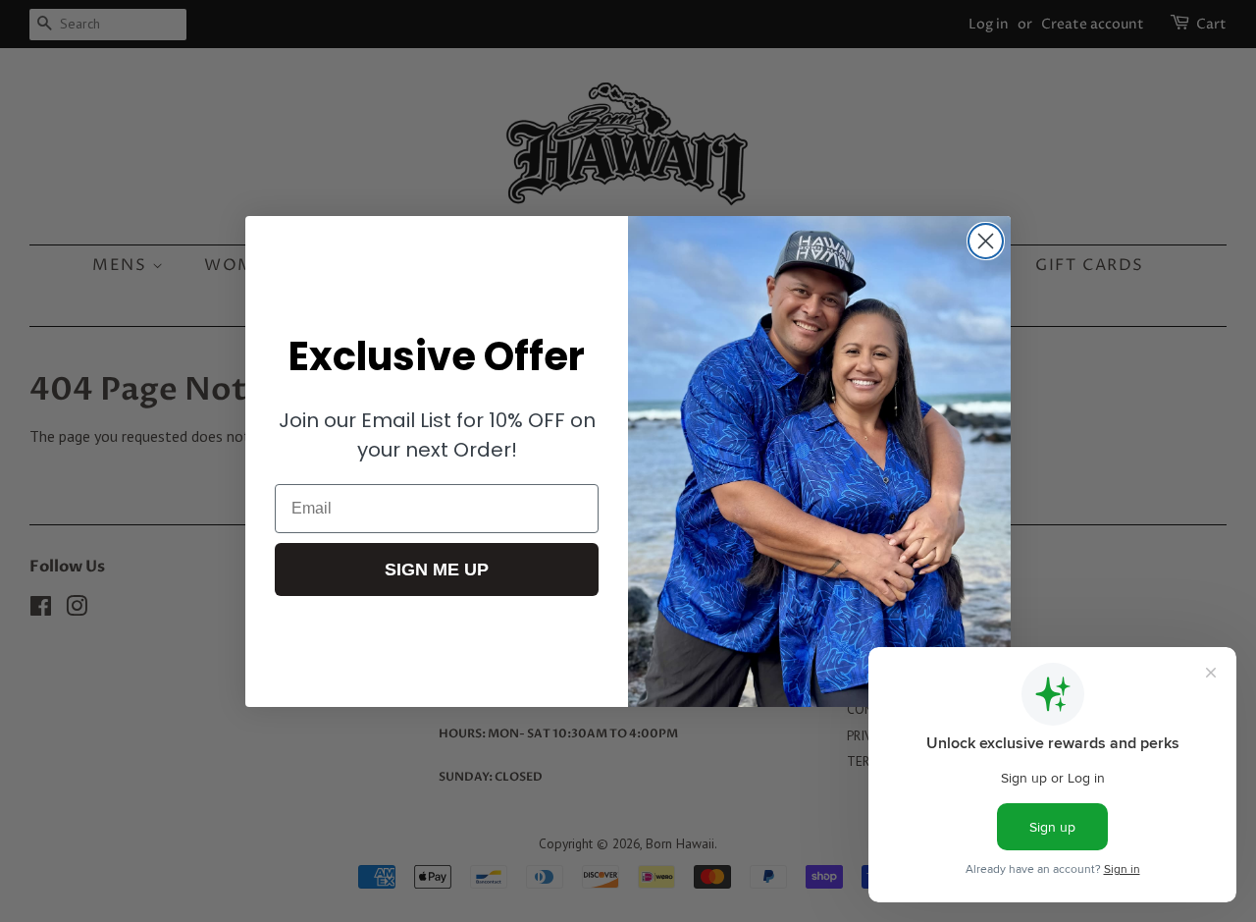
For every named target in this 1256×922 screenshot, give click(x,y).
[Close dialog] (985, 241)
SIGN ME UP (437, 569)
